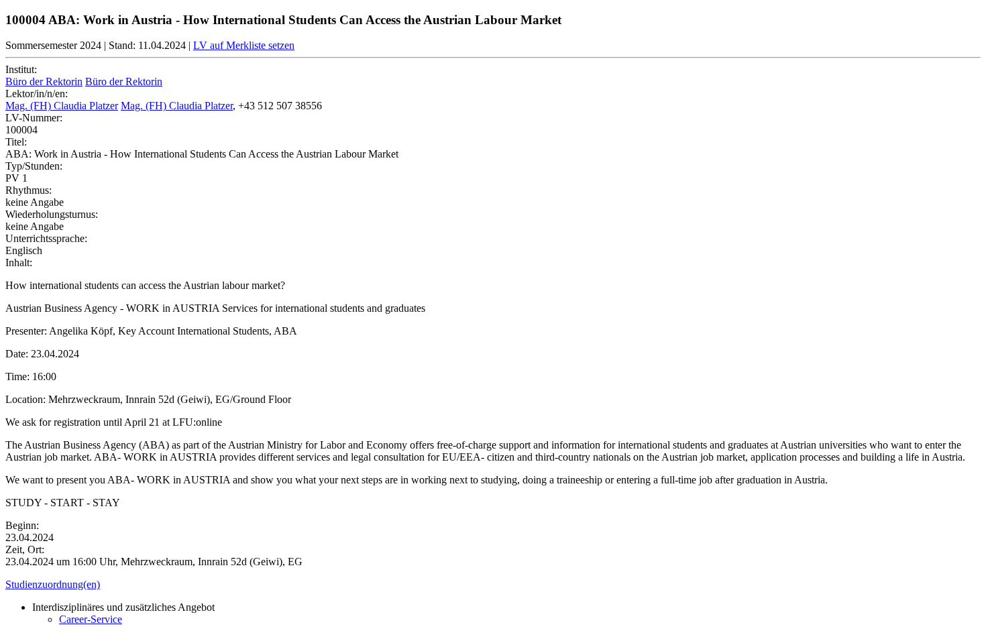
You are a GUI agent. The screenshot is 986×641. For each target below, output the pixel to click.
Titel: (16, 142)
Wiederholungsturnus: (51, 214)
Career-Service (90, 619)
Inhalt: (18, 262)
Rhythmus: (28, 190)
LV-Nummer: (33, 117)
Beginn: (22, 525)
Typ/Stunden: (33, 166)
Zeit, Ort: (24, 549)
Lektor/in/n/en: (36, 93)
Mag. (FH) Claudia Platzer (61, 105)
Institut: (21, 69)
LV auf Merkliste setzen (243, 45)
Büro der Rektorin (44, 81)
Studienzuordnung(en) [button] (52, 584)
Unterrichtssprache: (46, 238)
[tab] (493, 585)
